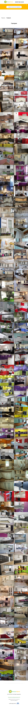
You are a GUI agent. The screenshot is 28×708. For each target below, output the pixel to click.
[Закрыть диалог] (26, 5)
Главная (3, 17)
